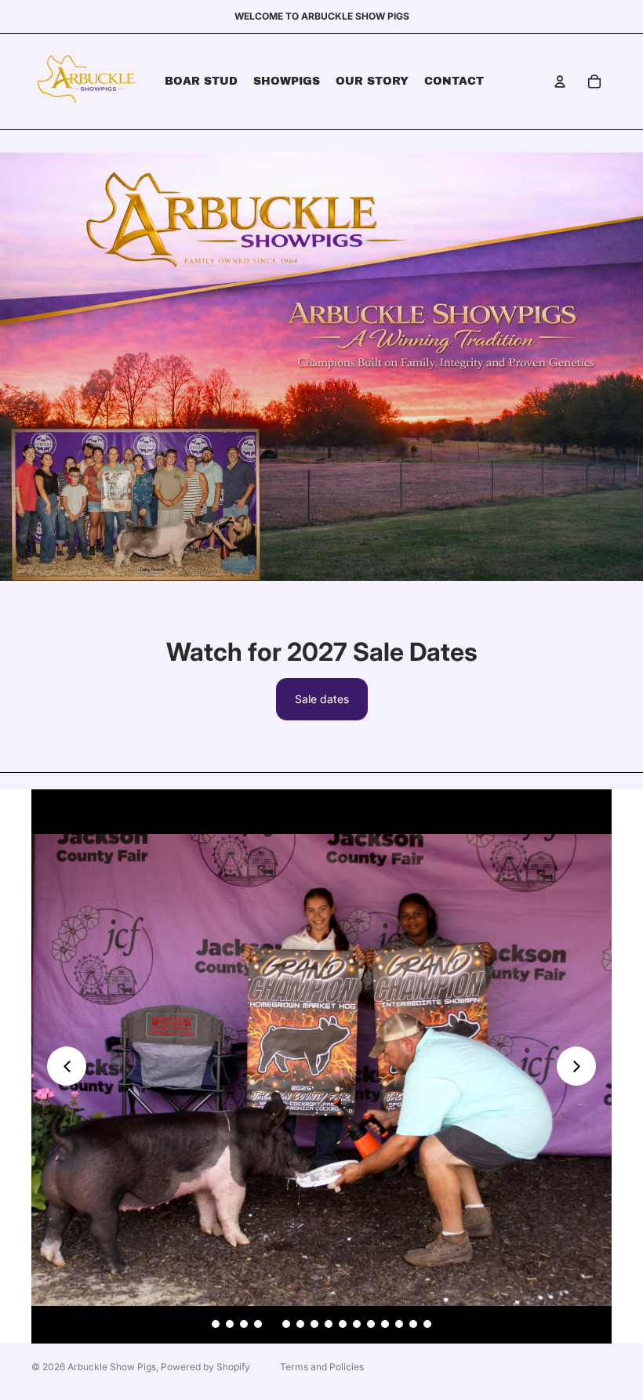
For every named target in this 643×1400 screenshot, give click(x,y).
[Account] (560, 81)
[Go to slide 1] (216, 1324)
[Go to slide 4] (258, 1324)
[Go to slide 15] (413, 1324)
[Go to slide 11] (357, 1324)
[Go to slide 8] (314, 1324)
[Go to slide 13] (385, 1324)
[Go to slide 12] (371, 1324)
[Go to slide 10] (343, 1324)
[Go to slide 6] (286, 1324)
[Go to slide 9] (328, 1324)
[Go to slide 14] (399, 1324)
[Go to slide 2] (230, 1324)
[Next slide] (576, 1066)
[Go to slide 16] (427, 1324)
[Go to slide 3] (244, 1324)
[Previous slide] (66, 1066)
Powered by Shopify (205, 1367)
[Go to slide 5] (272, 1324)
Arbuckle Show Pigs (111, 1367)
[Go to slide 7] (300, 1324)
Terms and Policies (322, 1367)
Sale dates (322, 698)
